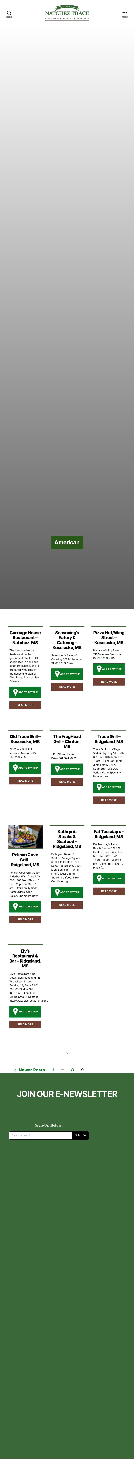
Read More (25, 705)
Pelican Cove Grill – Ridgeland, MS (25, 859)
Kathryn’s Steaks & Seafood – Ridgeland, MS (67, 839)
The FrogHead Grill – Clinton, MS (67, 741)
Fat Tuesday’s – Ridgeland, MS (109, 834)
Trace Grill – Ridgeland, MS (109, 739)
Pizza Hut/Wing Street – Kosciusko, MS (108, 637)
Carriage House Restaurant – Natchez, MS (25, 637)
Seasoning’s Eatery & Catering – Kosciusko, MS (67, 640)
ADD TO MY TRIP (28, 692)
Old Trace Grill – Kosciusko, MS (25, 739)
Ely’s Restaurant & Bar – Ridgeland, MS (25, 958)
